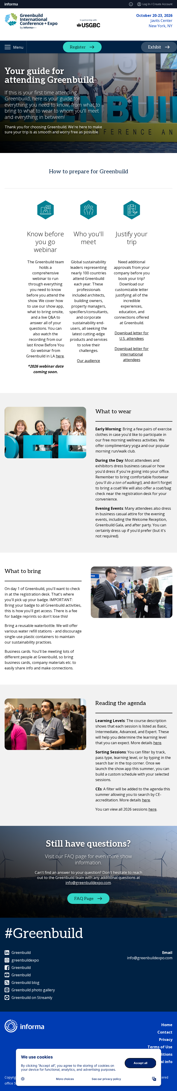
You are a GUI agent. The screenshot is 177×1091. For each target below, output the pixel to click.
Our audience (88, 360)
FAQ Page (84, 898)
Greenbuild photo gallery (33, 989)
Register (78, 47)
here (60, 356)
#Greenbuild (44, 934)
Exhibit (154, 47)
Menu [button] (18, 47)
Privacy (165, 1039)
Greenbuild (21, 952)
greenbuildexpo (25, 960)
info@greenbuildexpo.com (88, 882)
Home (166, 1024)
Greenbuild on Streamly (32, 997)
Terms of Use (160, 1046)
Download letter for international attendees (132, 354)
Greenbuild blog (25, 982)
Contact (164, 1032)
